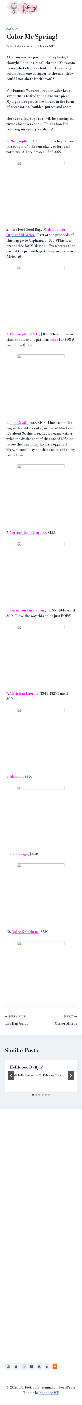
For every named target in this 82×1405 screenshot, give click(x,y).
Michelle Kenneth (21, 46)
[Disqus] (41, 1173)
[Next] (71, 1075)
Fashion (12, 28)
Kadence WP (49, 1393)
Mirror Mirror (66, 1020)
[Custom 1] (55, 1366)
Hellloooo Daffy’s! (26, 1067)
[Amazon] (39, 1366)
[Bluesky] (23, 1366)
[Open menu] (73, 8)
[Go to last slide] (11, 1075)
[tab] (33, 1095)
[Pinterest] (31, 1366)
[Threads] (16, 1366)
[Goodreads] (47, 1366)
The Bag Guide (16, 1020)
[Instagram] (8, 1366)
